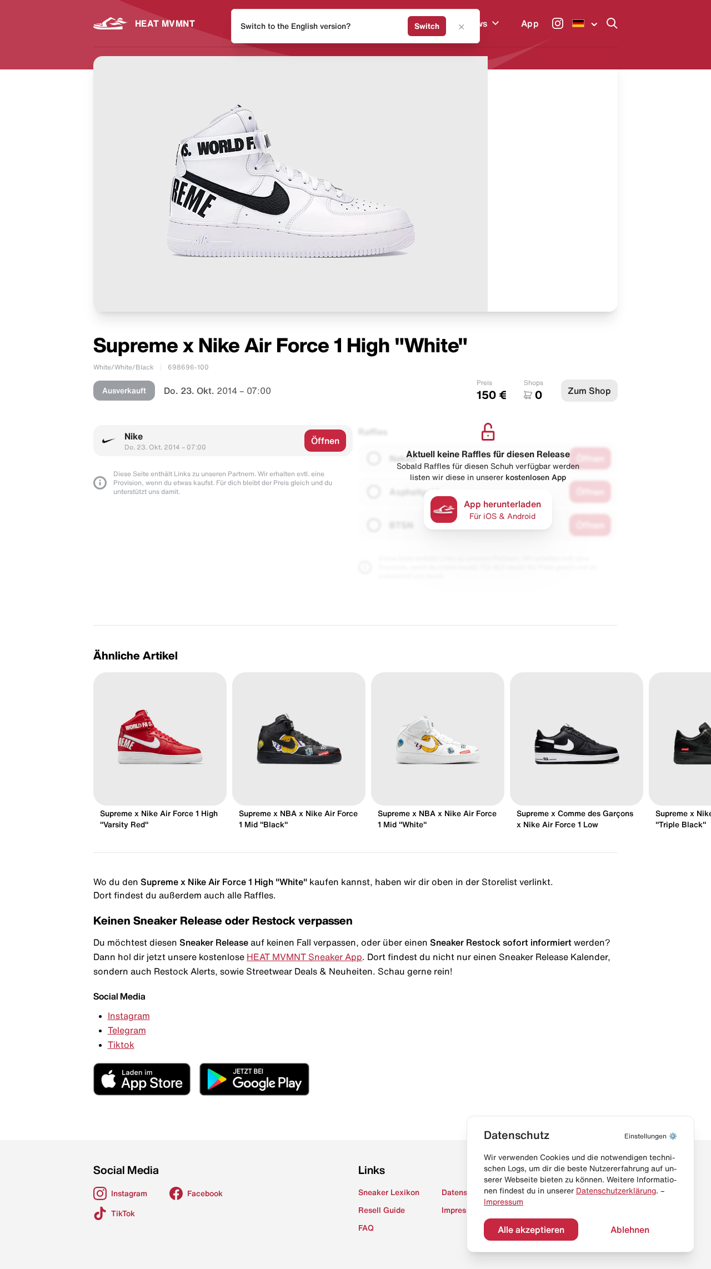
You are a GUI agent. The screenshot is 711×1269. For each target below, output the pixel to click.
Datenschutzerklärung (616, 1191)
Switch (426, 26)
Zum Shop (589, 390)
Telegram (127, 1030)
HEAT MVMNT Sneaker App (304, 956)
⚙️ (650, 1136)
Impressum (503, 1202)
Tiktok (121, 1044)
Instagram (129, 1015)
